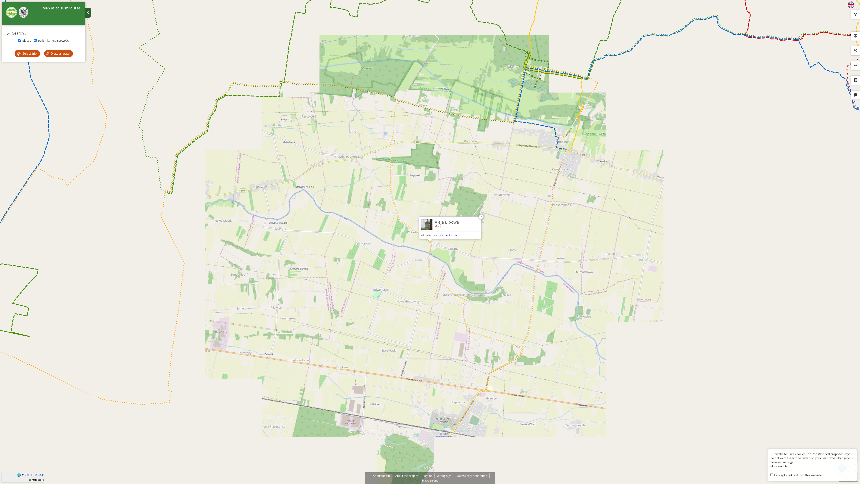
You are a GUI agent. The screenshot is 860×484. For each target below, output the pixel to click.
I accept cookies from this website (798, 475)
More (438, 226)
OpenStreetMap (34, 474)
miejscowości (60, 41)
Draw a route (59, 53)
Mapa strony (430, 480)
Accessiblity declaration (472, 476)
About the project (406, 476)
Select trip (29, 53)
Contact (427, 476)
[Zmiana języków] (852, 4)
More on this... (779, 466)
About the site (382, 476)
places (26, 41)
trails (41, 41)
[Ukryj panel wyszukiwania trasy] (88, 13)
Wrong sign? (444, 476)
